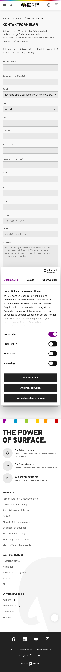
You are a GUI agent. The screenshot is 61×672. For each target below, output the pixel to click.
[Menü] (4, 5)
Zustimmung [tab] (11, 280)
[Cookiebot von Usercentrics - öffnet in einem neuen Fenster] (43, 271)
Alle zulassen (30, 377)
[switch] (52, 343)
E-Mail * (6, 228)
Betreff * (6, 88)
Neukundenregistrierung (23, 52)
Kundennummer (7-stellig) (14, 75)
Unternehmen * (9, 61)
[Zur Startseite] (30, 5)
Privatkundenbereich (20, 40)
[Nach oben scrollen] (54, 618)
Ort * (4, 187)
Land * (5, 201)
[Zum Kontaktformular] (56, 5)
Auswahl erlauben (30, 387)
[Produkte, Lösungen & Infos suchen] (11, 5)
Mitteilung (7, 242)
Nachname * (8, 144)
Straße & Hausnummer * (13, 158)
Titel (4, 117)
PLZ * (5, 173)
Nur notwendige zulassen (30, 398)
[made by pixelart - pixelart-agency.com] (30, 664)
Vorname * (7, 130)
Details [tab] (30, 280)
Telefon (6, 215)
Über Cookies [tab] (49, 280)
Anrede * (6, 103)
